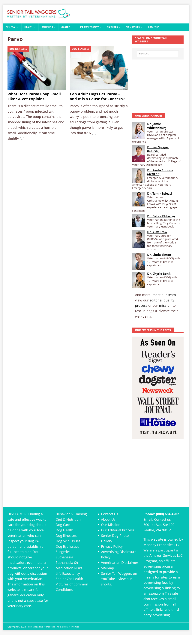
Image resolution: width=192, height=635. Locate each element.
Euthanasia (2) (67, 562)
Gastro (65, 27)
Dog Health (64, 530)
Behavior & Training (71, 514)
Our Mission (110, 524)
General (11, 27)
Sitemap (107, 568)
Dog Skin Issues (68, 541)
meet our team (164, 294)
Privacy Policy (112, 546)
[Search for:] (158, 53)
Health (28, 27)
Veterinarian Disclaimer (119, 562)
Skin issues (133, 27)
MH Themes (72, 626)
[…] (22, 138)
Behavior (47, 27)
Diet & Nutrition (68, 519)
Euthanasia (64, 557)
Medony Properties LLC (161, 544)
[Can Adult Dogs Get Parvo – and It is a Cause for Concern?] (99, 68)
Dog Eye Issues (67, 546)
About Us (153, 27)
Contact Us (109, 514)
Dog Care (63, 524)
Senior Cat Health (69, 578)
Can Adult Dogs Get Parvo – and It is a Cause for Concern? (97, 96)
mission (165, 305)
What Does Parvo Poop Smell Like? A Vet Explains (34, 96)
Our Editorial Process (117, 530)
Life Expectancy (89, 27)
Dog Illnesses (66, 535)
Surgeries (63, 551)
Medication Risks (69, 568)
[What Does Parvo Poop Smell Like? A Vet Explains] (36, 68)
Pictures (112, 27)
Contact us (162, 519)
